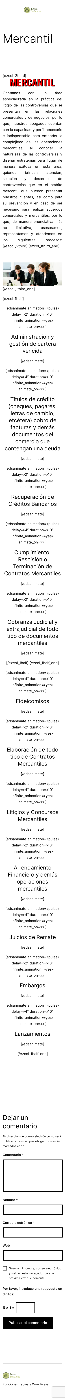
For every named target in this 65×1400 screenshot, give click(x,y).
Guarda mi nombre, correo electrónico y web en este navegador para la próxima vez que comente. (35, 1273)
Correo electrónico (18, 1223)
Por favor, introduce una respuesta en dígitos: (32, 1291)
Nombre (10, 1200)
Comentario (13, 1155)
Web (6, 1245)
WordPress (40, 1384)
